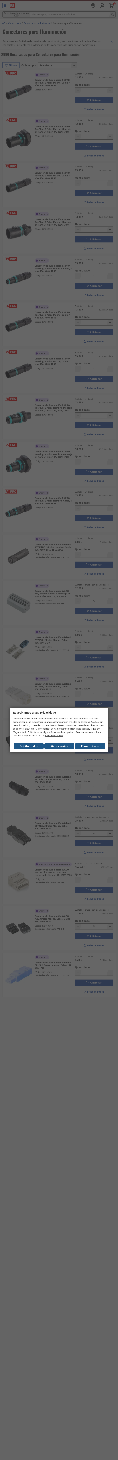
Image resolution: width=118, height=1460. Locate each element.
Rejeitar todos (28, 746)
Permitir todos (90, 746)
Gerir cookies (59, 746)
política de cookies (54, 735)
